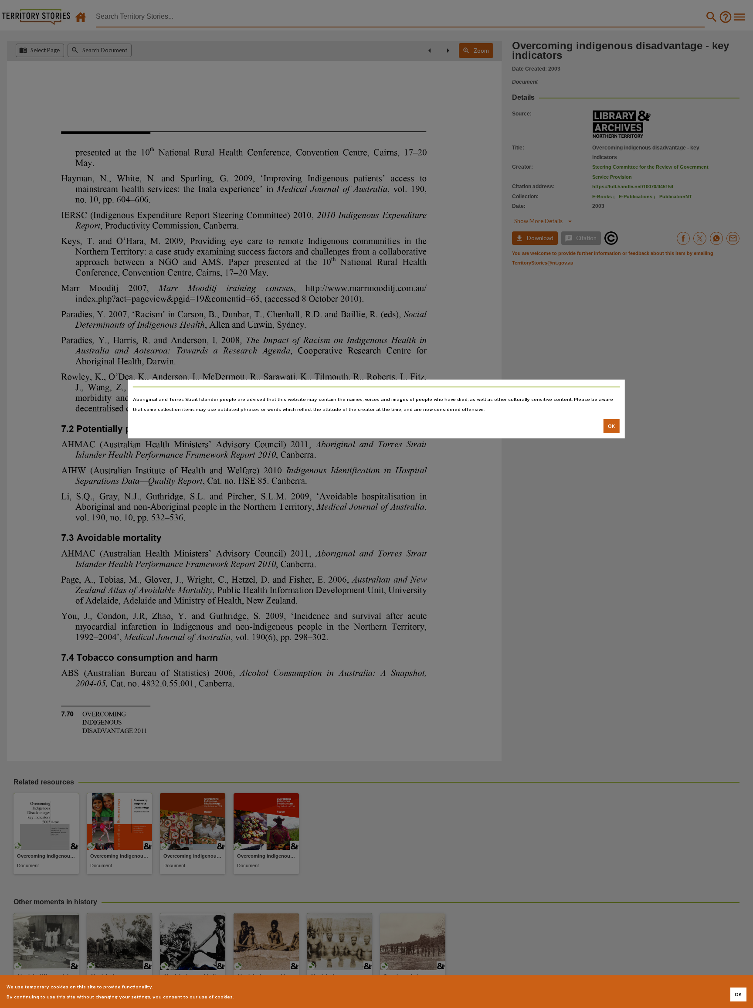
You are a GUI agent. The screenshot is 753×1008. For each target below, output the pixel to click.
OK (611, 426)
